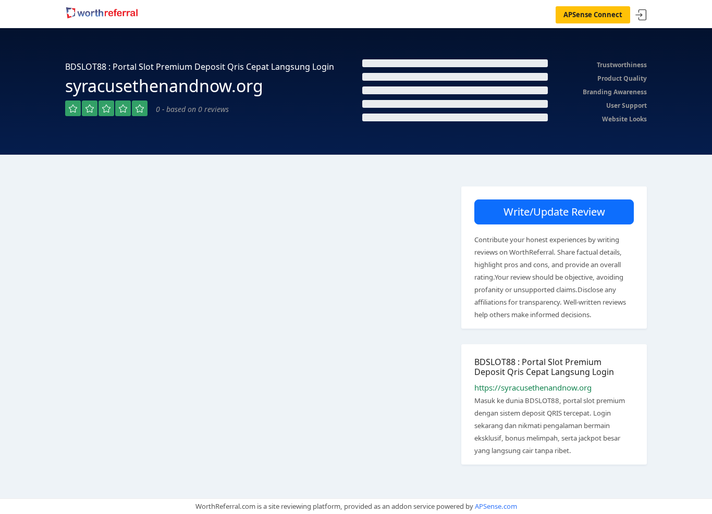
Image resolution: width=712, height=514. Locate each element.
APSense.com (496, 506)
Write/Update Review (554, 212)
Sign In (641, 15)
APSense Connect (592, 14)
